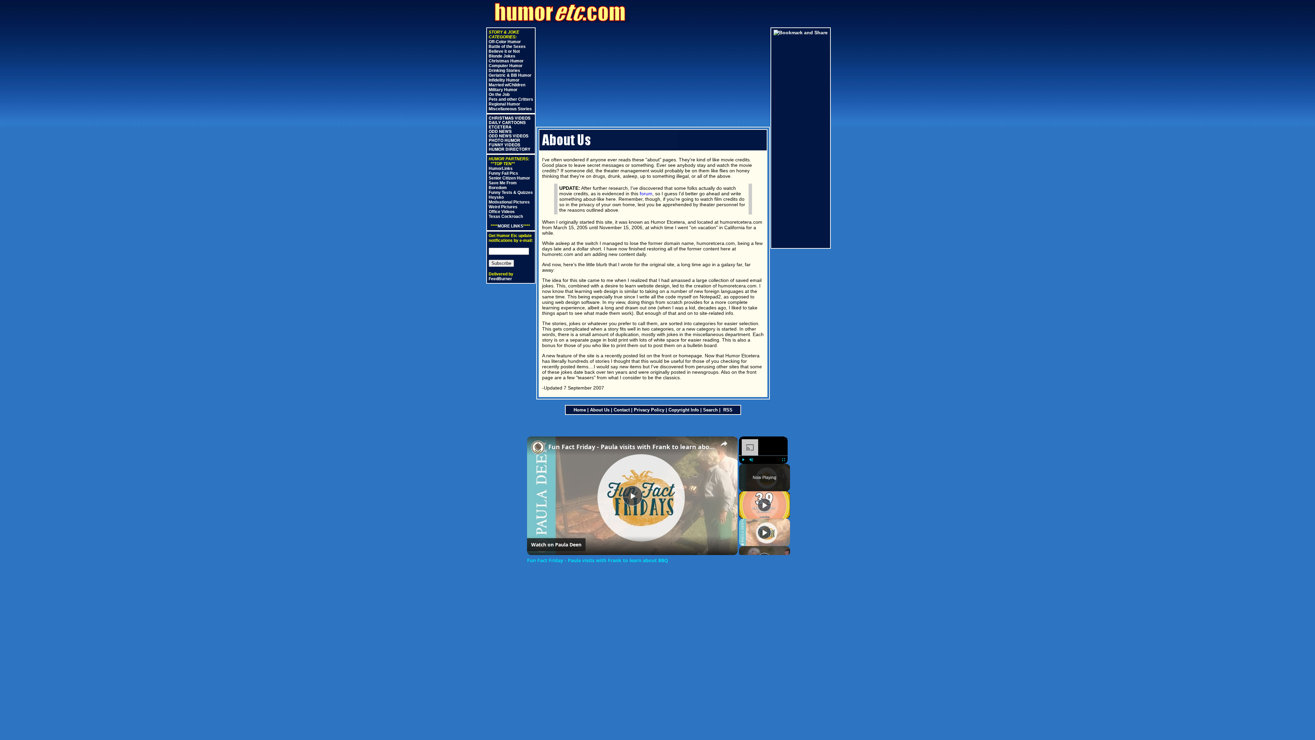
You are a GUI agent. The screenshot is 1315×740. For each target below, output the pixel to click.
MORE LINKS (510, 226)
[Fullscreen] (783, 460)
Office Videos (502, 211)
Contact (622, 409)
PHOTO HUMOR (504, 140)
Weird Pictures (503, 207)
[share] (724, 443)
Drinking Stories (504, 70)
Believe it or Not (504, 51)
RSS (727, 409)
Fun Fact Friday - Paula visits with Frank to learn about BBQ (631, 447)
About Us (600, 409)
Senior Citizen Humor (509, 178)
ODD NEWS (500, 132)
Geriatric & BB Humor (510, 75)
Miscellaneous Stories (510, 109)
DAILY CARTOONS (507, 123)
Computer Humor (506, 65)
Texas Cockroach (506, 216)
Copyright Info (683, 409)
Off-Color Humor (505, 41)
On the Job (499, 94)
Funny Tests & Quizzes (511, 192)
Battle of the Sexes (507, 46)
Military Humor (503, 89)
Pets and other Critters (511, 99)
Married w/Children (507, 85)
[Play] (743, 460)
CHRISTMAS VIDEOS (509, 118)
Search (710, 409)
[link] (538, 447)
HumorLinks (501, 168)
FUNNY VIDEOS (504, 145)
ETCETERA (500, 127)
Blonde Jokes (502, 56)
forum (646, 193)
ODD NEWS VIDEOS (508, 136)
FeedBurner (500, 278)
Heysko (496, 197)
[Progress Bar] (763, 455)
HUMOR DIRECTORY (509, 149)
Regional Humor (504, 104)
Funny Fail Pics (503, 173)
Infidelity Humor (504, 80)
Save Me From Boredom (503, 185)
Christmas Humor (506, 61)
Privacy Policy (649, 409)
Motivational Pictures (509, 202)
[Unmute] (751, 460)
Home (580, 409)
